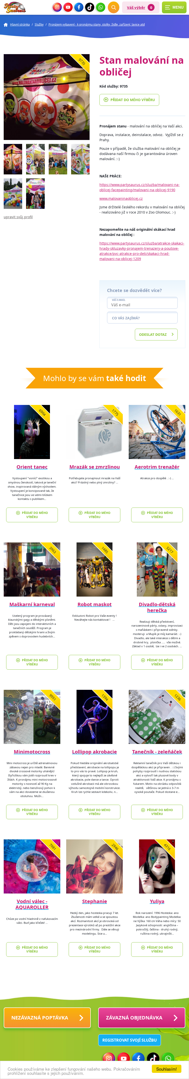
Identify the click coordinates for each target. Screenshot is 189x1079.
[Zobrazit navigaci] (174, 7)
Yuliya (157, 901)
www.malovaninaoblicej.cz (121, 198)
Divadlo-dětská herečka (157, 607)
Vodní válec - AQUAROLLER (32, 904)
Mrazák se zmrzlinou (94, 466)
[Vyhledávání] (114, 7)
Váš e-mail (118, 300)
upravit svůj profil (18, 217)
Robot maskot (95, 604)
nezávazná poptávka (39, 1017)
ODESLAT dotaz (153, 334)
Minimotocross (32, 751)
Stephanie (94, 901)
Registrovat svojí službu (129, 1040)
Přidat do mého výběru (132, 99)
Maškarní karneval (32, 604)
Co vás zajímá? (126, 318)
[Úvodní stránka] (15, 7)
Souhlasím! (166, 1069)
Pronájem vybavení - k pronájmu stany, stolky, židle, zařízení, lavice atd (96, 24)
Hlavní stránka (20, 24)
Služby (39, 24)
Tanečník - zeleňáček (157, 751)
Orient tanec (31, 466)
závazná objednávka (134, 1017)
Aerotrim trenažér (157, 466)
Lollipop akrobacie (94, 751)
